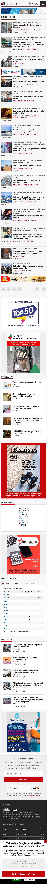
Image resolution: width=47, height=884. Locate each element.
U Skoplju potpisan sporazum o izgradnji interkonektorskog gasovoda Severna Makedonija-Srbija (28, 685)
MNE (32, 583)
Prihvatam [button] (16, 879)
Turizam (35, 49)
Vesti (33, 30)
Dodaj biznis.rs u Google (25, 874)
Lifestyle (16, 30)
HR (12, 583)
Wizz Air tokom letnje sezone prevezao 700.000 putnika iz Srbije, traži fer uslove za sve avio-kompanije (28, 700)
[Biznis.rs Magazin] (23, 468)
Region (22, 30)
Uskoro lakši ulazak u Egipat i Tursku (27, 165)
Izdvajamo (12, 241)
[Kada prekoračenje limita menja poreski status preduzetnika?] (7, 647)
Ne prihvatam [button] (30, 879)
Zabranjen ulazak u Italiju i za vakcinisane (28, 81)
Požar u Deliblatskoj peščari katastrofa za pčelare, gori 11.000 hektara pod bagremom (27, 420)
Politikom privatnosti (33, 795)
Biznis (15, 49)
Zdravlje (39, 30)
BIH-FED (26, 583)
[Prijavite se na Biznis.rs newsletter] (36, 4)
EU (19, 49)
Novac (27, 116)
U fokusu (28, 134)
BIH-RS (17, 583)
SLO (7, 583)
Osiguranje (35, 116)
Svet (25, 185)
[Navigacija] (43, 3)
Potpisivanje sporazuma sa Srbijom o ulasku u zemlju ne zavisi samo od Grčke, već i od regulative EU (28, 236)
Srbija (28, 30)
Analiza (15, 662)
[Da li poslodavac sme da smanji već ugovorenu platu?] (7, 660)
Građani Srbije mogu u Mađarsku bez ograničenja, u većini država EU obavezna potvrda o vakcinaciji (28, 44)
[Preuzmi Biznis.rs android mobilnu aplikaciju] (31, 4)
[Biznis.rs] (10, 809)
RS (3, 583)
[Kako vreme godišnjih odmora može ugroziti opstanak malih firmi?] (7, 673)
